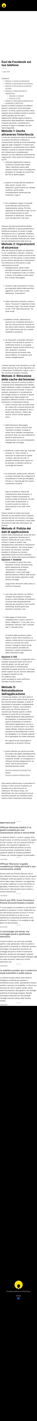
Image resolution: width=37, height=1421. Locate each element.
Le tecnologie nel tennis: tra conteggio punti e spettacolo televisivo (15, 934)
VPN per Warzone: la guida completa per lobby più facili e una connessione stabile (17, 866)
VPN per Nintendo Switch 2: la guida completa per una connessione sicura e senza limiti (17, 830)
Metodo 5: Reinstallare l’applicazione (19, 101)
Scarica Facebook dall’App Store (17, 775)
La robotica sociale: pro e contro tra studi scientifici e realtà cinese (18, 971)
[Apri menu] (35, 5)
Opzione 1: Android (16, 96)
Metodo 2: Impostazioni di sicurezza (19, 83)
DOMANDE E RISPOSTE (14, 103)
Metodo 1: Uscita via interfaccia (17, 81)
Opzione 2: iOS (14, 98)
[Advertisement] (18, 29)
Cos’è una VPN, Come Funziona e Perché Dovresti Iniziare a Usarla (17, 901)
